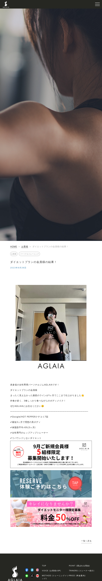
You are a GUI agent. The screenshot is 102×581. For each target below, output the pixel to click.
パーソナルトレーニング (29, 254)
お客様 (24, 246)
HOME (13, 246)
